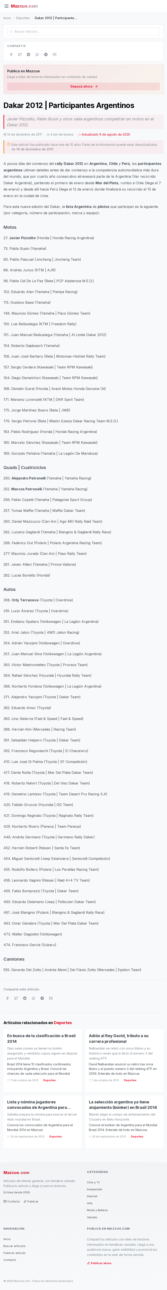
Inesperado (94, 1189)
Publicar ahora (101, 1263)
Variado (92, 1217)
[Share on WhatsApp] (37, 54)
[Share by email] (54, 54)
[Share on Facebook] (11, 54)
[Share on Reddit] (28, 54)
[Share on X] (20, 54)
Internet (92, 1196)
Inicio (7, 18)
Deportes (23, 18)
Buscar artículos (14, 1246)
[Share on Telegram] (46, 54)
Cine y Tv (93, 1182)
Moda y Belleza (97, 1210)
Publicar (32, 1201)
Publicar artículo (14, 1253)
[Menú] (6, 6)
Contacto (13, 1201)
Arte (90, 1203)
